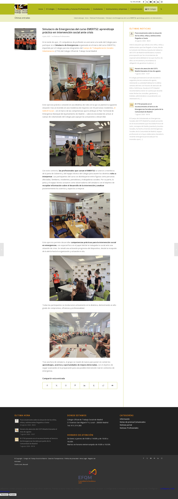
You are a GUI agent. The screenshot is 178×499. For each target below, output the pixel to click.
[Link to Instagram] (161, 2)
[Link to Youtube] (150, 2)
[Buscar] (161, 9)
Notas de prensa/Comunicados (133, 422)
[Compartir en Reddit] (103, 385)
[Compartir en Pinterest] (75, 385)
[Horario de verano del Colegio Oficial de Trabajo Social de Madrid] (2, 249)
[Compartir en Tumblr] (93, 385)
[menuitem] (41, 9)
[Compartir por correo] (112, 385)
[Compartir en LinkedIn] (84, 385)
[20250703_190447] (25, 39)
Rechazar (4, 494)
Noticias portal (126, 425)
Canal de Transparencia (55, 458)
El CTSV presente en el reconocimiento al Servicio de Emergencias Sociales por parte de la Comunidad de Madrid (39, 441)
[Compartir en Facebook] (47, 385)
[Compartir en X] (56, 385)
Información (125, 419)
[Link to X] (147, 2)
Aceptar (12, 494)
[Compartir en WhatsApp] (65, 385)
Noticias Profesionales (62, 36)
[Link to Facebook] (143, 2)
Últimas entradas (22, 18)
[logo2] (21, 9)
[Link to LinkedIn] (158, 2)
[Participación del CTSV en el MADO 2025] (176, 249)
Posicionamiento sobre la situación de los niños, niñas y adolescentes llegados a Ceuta (148, 35)
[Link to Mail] (154, 2)
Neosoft (25, 464)
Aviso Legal (83, 458)
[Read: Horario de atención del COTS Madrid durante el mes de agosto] (131, 70)
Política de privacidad (72, 458)
